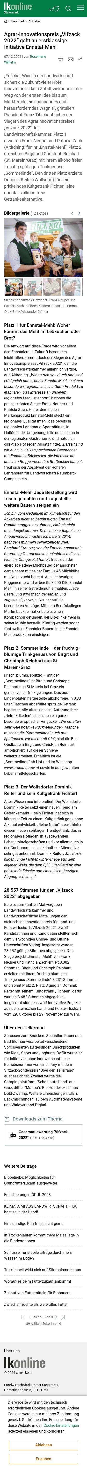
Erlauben (43, 1459)
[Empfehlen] (70, 59)
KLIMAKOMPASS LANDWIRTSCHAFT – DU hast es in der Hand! (40, 1209)
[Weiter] (74, 247)
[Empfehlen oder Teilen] (80, 59)
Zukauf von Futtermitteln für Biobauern (37, 1293)
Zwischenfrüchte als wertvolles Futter (36, 1304)
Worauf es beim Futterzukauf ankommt (37, 1281)
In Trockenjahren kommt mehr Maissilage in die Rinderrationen (41, 1238)
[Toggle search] (68, 9)
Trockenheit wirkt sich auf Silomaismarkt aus (42, 1270)
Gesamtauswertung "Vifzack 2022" (43, 1135)
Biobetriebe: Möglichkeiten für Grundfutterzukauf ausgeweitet (30, 1180)
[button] (80, 7)
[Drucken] (60, 59)
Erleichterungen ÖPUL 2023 (27, 1194)
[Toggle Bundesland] (54, 9)
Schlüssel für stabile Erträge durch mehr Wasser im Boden (38, 1255)
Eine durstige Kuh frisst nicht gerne (33, 1223)
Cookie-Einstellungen (61, 1425)
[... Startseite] (18, 8)
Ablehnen (43, 1445)
